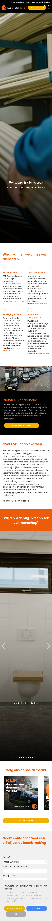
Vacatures (20, 2)
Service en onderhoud (34, 2)
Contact (47, 2)
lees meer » (13, 302)
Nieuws (12, 2)
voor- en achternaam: (15, 866)
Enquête (47, 5)
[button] (49, 646)
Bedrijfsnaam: (10, 875)
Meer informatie (14, 908)
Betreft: (7, 857)
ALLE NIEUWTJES (26, 820)
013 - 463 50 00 (38, 7)
